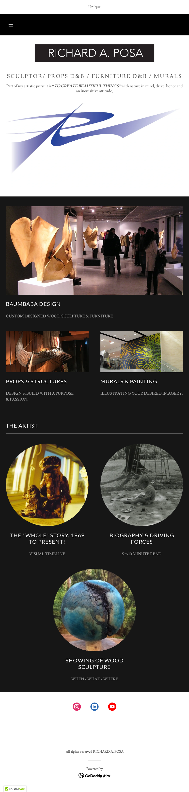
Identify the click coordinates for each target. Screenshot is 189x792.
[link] (94, 53)
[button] (11, 25)
